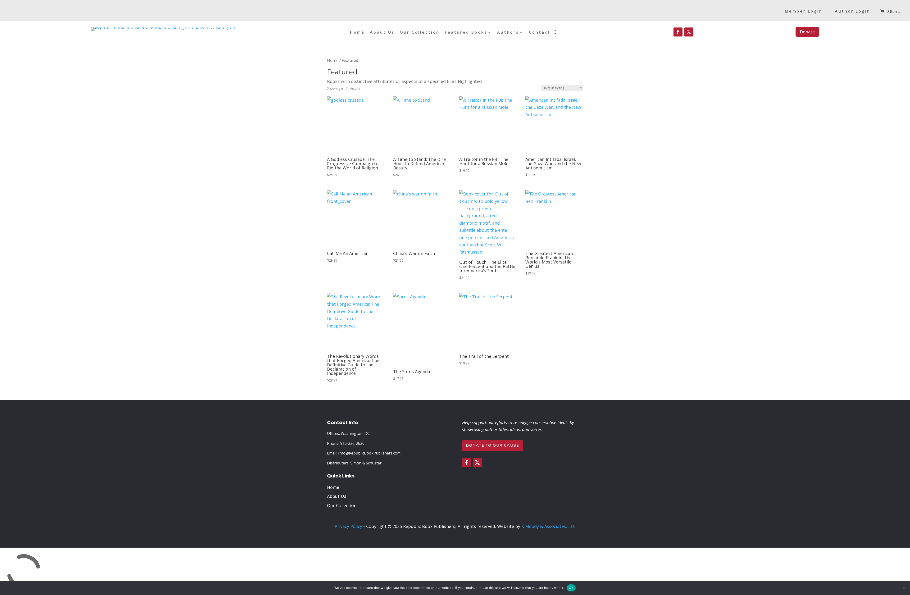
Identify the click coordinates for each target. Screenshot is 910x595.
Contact (540, 33)
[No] (904, 588)
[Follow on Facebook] (677, 31)
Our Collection (420, 33)
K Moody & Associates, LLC (548, 526)
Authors (508, 33)
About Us (382, 33)
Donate (807, 32)
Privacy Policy (348, 526)
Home (357, 33)
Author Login (852, 11)
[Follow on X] (688, 31)
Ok (571, 588)
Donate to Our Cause (492, 445)
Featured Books (466, 33)
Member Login (804, 11)
